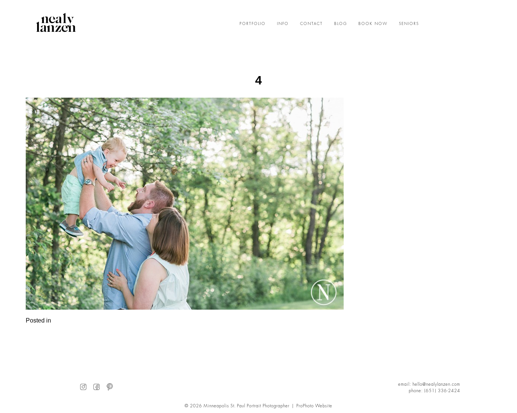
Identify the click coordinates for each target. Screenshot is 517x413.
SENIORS (409, 24)
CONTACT (311, 24)
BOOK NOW (373, 24)
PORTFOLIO (253, 24)
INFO (283, 24)
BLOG (340, 24)
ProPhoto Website (314, 406)
